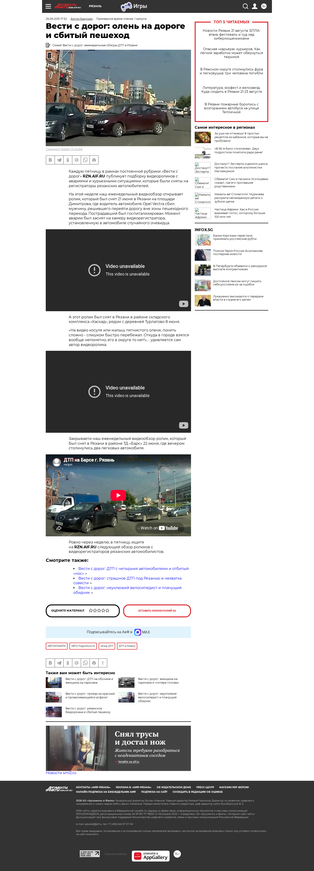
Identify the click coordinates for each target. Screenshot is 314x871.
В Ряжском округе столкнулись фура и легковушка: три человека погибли (231, 71)
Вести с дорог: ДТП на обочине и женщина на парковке (89, 680)
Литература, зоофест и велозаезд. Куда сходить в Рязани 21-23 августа (231, 90)
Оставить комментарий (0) (157, 610)
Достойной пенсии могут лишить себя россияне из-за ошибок (237, 283)
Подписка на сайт (154, 791)
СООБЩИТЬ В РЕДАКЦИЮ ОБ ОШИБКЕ (198, 791)
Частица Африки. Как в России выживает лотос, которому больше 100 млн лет (239, 213)
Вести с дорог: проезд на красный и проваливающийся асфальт (90, 695)
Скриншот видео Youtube (64, 149)
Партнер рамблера (116, 854)
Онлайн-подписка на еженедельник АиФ (106, 791)
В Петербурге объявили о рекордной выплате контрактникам (240, 267)
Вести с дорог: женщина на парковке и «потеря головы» (158, 680)
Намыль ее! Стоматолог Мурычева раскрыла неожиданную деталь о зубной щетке (239, 197)
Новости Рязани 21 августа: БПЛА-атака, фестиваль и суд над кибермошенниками (231, 35)
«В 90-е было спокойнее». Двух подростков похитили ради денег (238, 150)
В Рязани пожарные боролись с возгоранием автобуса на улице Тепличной (231, 108)
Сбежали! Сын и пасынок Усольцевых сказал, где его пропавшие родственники (241, 182)
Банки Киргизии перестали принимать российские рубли (235, 237)
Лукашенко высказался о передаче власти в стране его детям (238, 298)
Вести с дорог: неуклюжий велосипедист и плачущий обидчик (157, 697)
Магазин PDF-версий (234, 787)
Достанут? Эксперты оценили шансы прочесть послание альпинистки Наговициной (241, 167)
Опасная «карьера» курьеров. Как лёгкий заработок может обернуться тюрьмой (231, 53)
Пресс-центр (205, 787)
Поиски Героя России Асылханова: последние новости (238, 252)
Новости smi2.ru (61, 773)
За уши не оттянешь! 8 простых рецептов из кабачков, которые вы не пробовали (241, 137)
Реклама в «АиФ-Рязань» (133, 787)
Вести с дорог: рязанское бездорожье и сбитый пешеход (88, 710)
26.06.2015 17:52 (56, 18)
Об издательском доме (174, 787)
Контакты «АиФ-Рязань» (93, 787)
